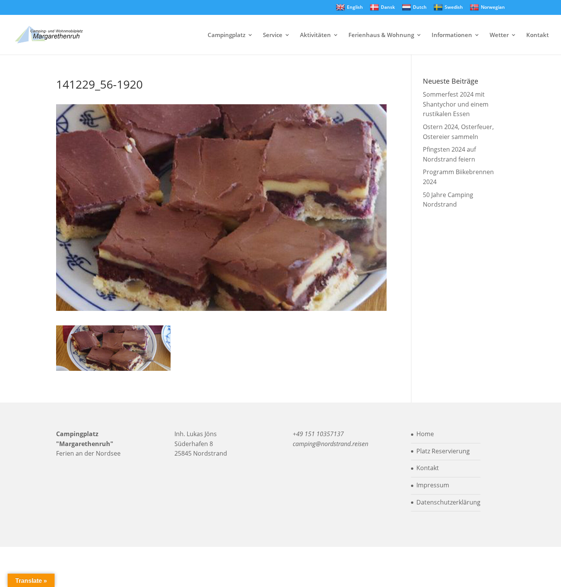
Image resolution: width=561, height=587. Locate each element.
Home (425, 434)
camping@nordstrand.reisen (330, 444)
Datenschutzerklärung (448, 502)
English (355, 7)
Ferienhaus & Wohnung (381, 35)
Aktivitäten (315, 35)
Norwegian (493, 7)
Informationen (452, 35)
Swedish (454, 7)
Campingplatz (226, 35)
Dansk (388, 7)
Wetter (499, 35)
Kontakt (537, 35)
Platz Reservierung (443, 451)
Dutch (420, 7)
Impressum (432, 485)
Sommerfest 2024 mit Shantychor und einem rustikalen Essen (455, 104)
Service (272, 35)
